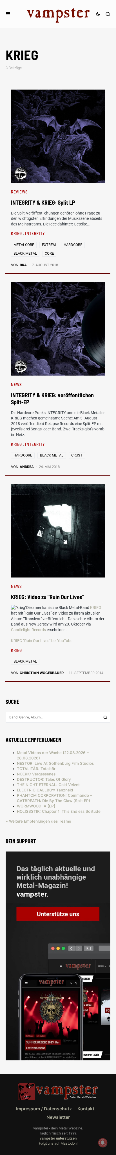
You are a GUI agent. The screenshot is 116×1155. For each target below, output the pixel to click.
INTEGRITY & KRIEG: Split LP (43, 202)
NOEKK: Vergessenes (36, 774)
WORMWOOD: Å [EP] (36, 806)
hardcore (73, 245)
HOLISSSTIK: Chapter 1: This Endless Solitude (59, 811)
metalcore (24, 245)
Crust (76, 455)
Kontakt (85, 1108)
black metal (25, 253)
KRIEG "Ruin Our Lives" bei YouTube (41, 640)
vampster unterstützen (58, 1138)
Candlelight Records (28, 629)
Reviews (19, 191)
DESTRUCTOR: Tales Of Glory (44, 779)
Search (105, 717)
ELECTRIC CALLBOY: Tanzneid (45, 790)
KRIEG (17, 233)
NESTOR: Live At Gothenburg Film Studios (55, 763)
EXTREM (49, 245)
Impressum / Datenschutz (44, 1108)
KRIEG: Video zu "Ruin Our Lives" (47, 597)
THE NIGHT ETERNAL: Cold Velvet (48, 784)
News (16, 384)
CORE (49, 253)
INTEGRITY (35, 233)
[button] (8, 14)
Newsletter (58, 1117)
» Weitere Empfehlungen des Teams (38, 821)
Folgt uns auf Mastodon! (58, 1143)
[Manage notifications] (102, 1142)
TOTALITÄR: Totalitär (36, 768)
